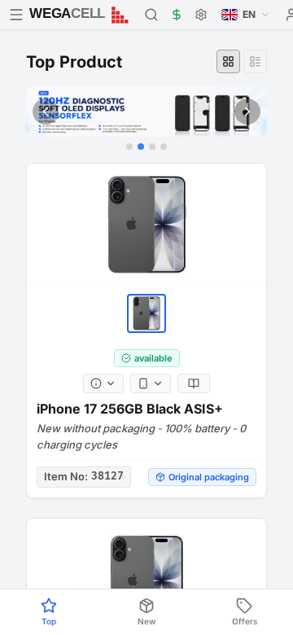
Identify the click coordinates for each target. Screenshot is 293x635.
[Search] (151, 14)
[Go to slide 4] (163, 146)
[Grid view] (228, 61)
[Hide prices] (176, 14)
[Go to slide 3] (152, 146)
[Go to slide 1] (129, 146)
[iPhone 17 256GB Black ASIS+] (146, 225)
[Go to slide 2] (141, 146)
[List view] (255, 61)
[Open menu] (16, 14)
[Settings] (201, 14)
